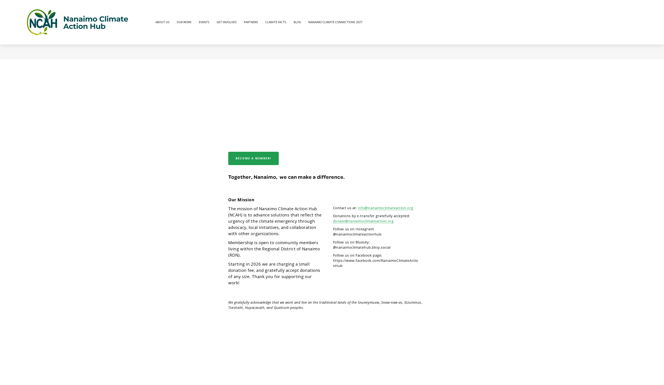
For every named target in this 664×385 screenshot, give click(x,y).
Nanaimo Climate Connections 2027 (335, 22)
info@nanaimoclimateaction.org (385, 208)
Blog (297, 22)
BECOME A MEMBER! (253, 158)
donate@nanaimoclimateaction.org (363, 221)
